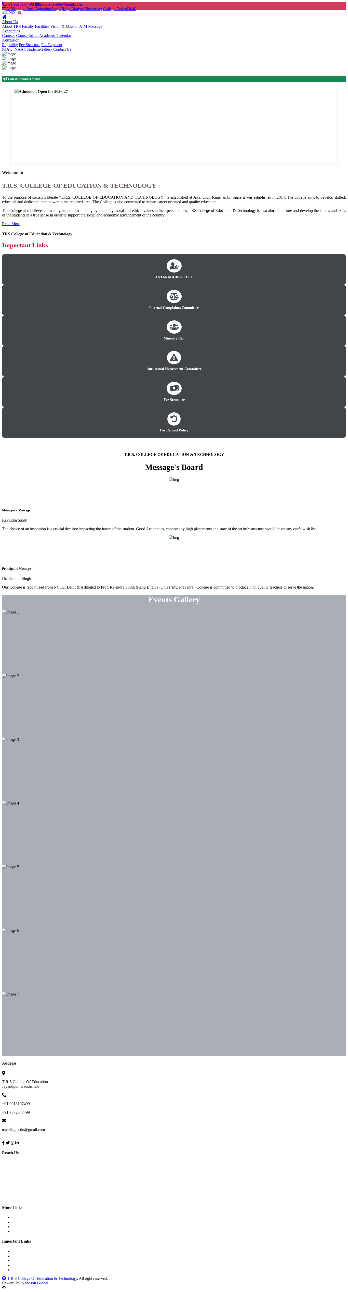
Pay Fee (23, 1217)
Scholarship (26, 1260)
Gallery (46, 49)
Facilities (42, 26)
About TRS (11, 26)
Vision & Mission (64, 26)
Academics (11, 31)
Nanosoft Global (34, 1283)
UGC (21, 1256)
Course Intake (27, 35)
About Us (10, 22)
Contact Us (62, 49)
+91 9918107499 (20, 4)
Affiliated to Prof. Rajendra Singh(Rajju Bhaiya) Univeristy (54, 9)
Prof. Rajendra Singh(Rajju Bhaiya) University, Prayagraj (63, 1251)
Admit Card (26, 1227)
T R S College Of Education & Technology (41, 1278)
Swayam (23, 1265)
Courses (8, 35)
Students (33, 49)
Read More (11, 224)
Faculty (28, 26)
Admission (10, 40)
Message (95, 26)
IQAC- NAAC (14, 49)
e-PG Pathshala (29, 1270)
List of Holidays (29, 1222)
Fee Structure (29, 45)
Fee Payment (51, 45)
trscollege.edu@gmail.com (60, 4)
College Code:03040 (119, 9)
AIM (83, 26)
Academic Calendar (55, 35)
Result (22, 1231)
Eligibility (10, 45)
